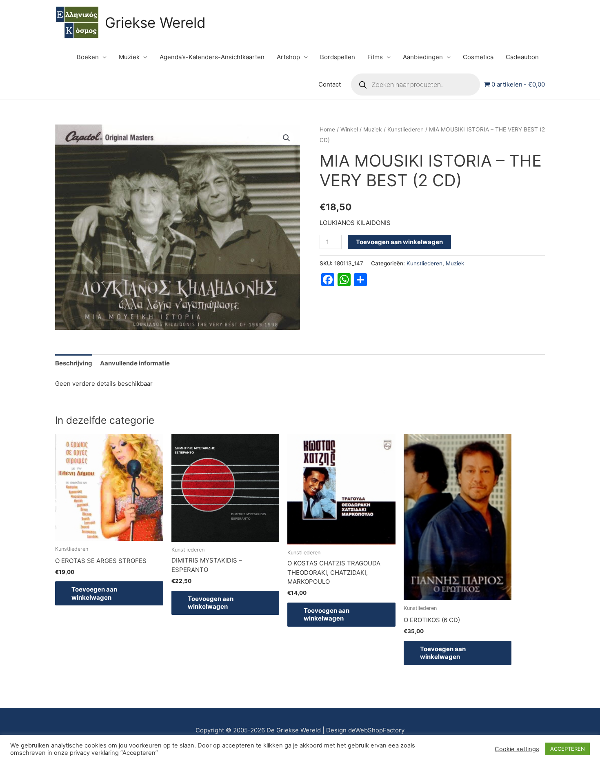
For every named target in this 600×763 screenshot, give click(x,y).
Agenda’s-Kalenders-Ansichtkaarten (212, 57)
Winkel (349, 129)
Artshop (288, 57)
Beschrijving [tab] (73, 363)
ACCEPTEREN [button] (567, 748)
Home (327, 129)
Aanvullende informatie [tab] (135, 363)
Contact (329, 84)
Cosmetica (478, 57)
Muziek (129, 57)
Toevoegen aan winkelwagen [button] (94, 593)
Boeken (88, 57)
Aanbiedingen (423, 57)
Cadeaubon (522, 57)
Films (375, 57)
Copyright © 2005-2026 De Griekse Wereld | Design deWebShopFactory (300, 730)
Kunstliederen (405, 129)
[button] (286, 138)
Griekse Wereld (155, 22)
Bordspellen (337, 57)
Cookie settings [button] (517, 749)
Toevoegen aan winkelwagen (399, 242)
